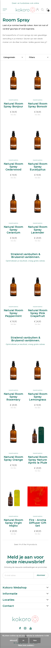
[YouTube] (31, 628)
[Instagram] (25, 628)
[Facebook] (20, 628)
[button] (5, 9)
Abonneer (41, 575)
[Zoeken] (42, 10)
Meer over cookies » (26, 645)
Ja (23, 640)
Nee (35, 640)
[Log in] (37, 10)
